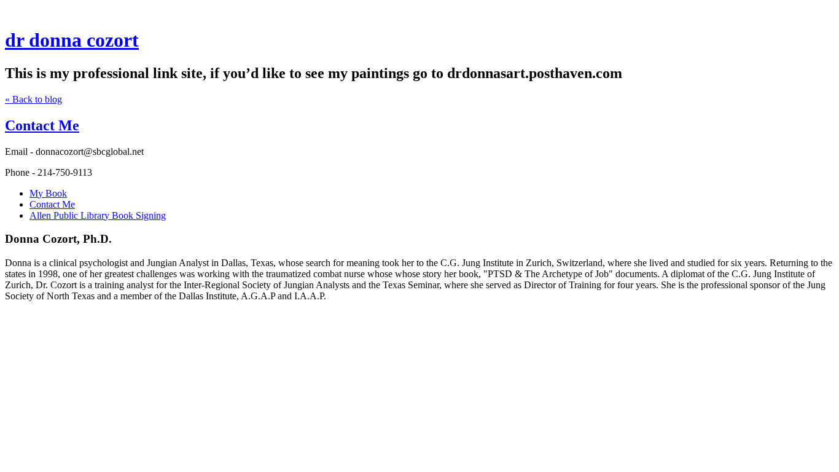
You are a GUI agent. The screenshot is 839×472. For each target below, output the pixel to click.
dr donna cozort (72, 40)
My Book (48, 193)
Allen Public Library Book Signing (97, 215)
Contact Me (42, 125)
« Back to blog (33, 99)
